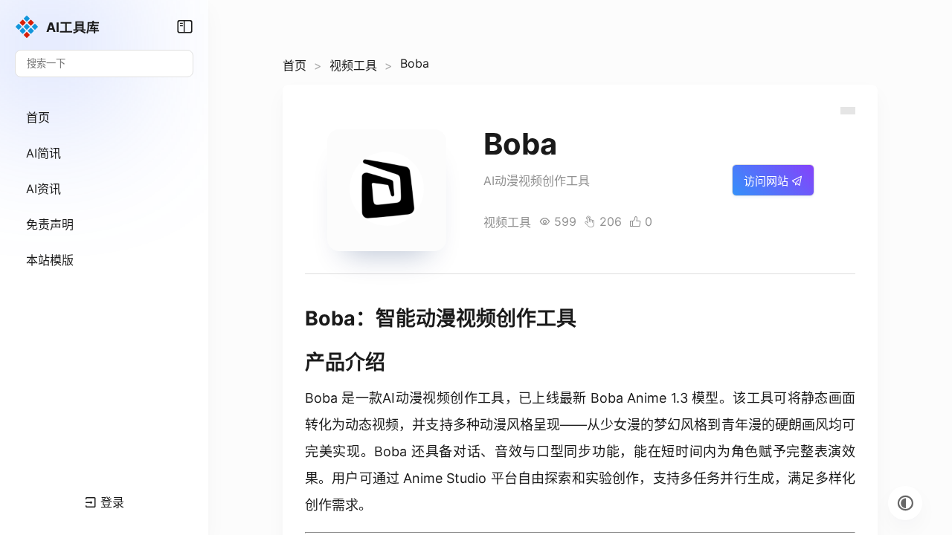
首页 (294, 65)
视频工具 (353, 65)
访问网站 (767, 181)
